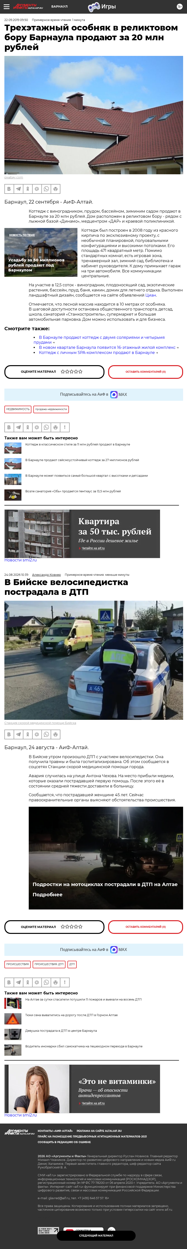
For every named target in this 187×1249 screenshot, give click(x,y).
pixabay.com (13, 177)
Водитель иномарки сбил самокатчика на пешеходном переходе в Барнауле (83, 1046)
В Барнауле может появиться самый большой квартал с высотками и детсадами (86, 475)
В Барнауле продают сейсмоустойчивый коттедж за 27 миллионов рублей (82, 460)
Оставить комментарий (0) (146, 371)
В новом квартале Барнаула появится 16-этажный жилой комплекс (107, 347)
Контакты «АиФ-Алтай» (55, 1131)
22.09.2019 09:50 (16, 20)
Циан (150, 295)
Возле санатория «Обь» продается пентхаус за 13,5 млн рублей (73, 491)
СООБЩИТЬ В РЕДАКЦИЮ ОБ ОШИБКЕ (64, 1142)
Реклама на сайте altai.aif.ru (99, 1131)
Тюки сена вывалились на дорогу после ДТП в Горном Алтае (71, 1015)
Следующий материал (96, 1235)
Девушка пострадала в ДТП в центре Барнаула (61, 1030)
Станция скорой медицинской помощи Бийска (40, 723)
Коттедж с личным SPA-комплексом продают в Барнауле (97, 352)
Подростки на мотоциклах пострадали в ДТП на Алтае (105, 884)
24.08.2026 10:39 (16, 575)
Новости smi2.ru (20, 560)
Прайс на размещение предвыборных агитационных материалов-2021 (92, 1136)
